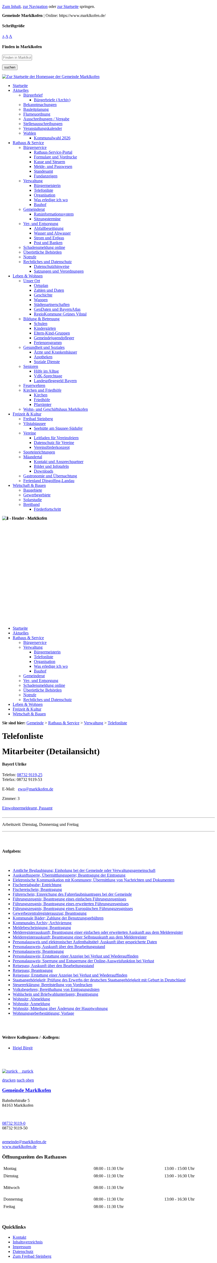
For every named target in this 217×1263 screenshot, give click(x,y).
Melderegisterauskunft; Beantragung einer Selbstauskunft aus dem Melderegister (80, 937)
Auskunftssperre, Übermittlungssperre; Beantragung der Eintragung (69, 875)
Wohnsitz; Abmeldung (31, 999)
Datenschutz (23, 1251)
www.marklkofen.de (19, 1146)
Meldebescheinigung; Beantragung (42, 927)
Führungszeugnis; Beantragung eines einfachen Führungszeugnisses (69, 899)
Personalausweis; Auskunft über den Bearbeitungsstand (59, 946)
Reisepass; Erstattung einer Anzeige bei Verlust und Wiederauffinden (70, 975)
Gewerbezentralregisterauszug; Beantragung (50, 913)
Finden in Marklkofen (22, 46)
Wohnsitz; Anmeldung (31, 1003)
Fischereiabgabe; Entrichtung (37, 884)
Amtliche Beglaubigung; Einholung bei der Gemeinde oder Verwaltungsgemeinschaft (84, 870)
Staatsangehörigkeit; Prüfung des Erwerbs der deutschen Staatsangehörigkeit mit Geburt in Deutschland (99, 980)
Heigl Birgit (23, 1048)
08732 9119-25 (29, 774)
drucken (9, 1080)
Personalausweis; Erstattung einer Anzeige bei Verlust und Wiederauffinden (75, 956)
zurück (25, 1071)
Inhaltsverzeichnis (28, 1242)
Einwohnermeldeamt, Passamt (27, 808)
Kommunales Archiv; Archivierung (42, 923)
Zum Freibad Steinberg (32, 1256)
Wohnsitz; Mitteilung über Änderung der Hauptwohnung (60, 1008)
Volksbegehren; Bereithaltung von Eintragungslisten (56, 989)
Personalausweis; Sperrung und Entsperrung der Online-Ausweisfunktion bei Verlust (83, 961)
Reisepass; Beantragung (33, 970)
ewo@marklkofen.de (35, 789)
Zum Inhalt (11, 6)
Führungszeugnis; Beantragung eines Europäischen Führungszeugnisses (73, 908)
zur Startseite (68, 6)
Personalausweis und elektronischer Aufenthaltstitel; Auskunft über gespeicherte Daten (85, 942)
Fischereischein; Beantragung (37, 889)
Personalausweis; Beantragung (38, 951)
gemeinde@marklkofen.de (24, 1142)
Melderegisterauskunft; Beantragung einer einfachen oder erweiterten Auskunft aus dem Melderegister (98, 932)
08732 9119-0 (13, 1123)
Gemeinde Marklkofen (26, 1090)
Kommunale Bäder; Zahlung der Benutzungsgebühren (58, 918)
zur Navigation (35, 6)
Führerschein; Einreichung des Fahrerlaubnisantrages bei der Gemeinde (72, 894)
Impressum (22, 1246)
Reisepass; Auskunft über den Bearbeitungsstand (53, 965)
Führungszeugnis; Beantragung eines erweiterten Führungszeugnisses (71, 904)
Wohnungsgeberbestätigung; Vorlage (43, 1013)
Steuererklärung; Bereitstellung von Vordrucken (52, 984)
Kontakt (19, 1237)
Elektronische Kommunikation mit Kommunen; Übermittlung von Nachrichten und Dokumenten (93, 880)
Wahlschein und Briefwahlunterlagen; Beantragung (55, 994)
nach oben (25, 1080)
